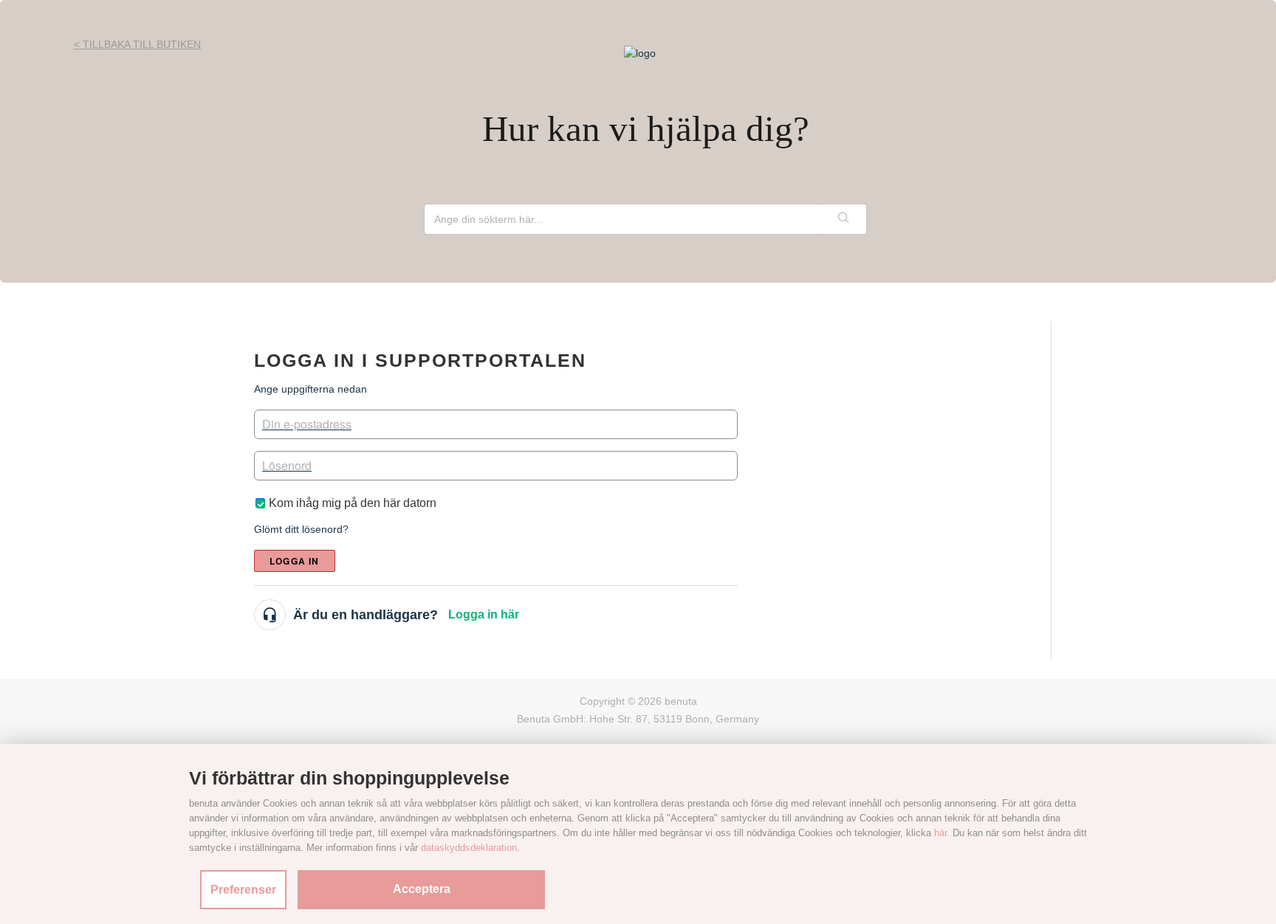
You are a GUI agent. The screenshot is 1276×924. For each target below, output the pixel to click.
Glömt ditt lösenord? (301, 529)
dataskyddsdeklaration (469, 847)
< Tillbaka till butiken (137, 44)
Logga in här (483, 614)
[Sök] (844, 219)
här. (942, 832)
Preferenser (243, 889)
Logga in (295, 561)
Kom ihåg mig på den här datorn (352, 503)
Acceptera (421, 889)
